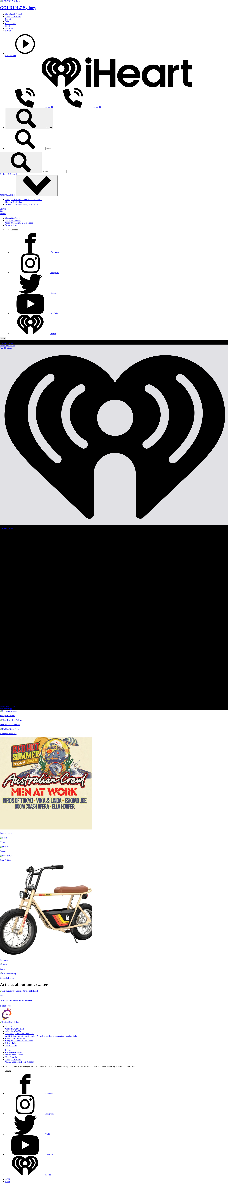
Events (8, 31)
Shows (8, 19)
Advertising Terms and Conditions (19, 1033)
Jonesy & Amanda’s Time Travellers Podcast (23, 199)
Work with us (10, 225)
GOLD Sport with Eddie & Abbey (19, 1062)
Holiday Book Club (13, 202)
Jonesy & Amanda (13, 16)
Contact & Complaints (14, 218)
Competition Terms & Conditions (19, 223)
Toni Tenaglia (11, 1057)
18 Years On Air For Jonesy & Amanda (21, 204)
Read (7, 26)
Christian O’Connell (13, 14)
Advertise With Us (13, 220)
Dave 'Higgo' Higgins (14, 1055)
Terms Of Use (11, 1045)
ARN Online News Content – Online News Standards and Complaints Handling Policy (41, 1036)
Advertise (9, 28)
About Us (9, 1026)
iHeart (7, 1182)
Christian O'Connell (8, 174)
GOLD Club (10, 23)
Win (7, 21)
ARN (7, 1179)
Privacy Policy (11, 1043)
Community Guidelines (15, 1038)
